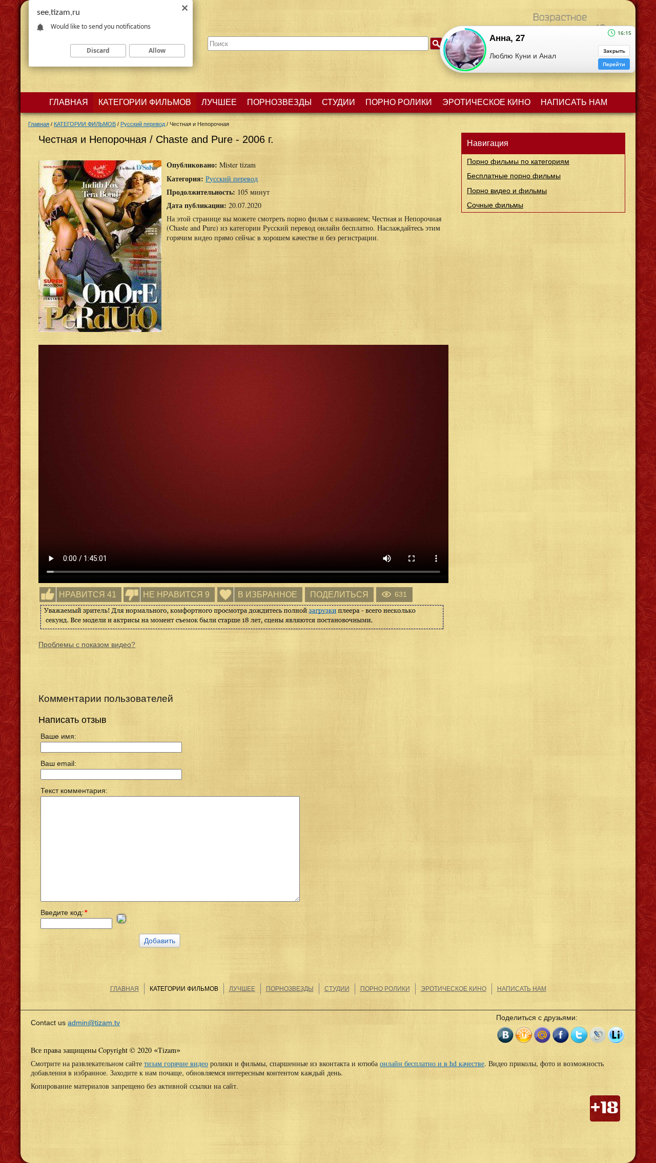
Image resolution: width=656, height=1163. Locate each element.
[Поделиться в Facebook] (560, 1035)
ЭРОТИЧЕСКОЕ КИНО (486, 102)
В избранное (267, 594)
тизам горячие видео (176, 1063)
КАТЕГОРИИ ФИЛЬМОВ (144, 102)
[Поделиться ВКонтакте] (505, 1035)
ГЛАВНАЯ (68, 102)
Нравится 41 (87, 594)
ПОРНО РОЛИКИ (398, 102)
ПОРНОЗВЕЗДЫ (279, 102)
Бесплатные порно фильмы (514, 176)
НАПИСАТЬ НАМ (574, 102)
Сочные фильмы (495, 205)
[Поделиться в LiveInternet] (616, 1035)
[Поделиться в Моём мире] (542, 1035)
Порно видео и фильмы (507, 190)
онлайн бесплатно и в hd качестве (432, 1063)
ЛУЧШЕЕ (219, 102)
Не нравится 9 (176, 594)
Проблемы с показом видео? (86, 644)
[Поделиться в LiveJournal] (597, 1035)
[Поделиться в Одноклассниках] (524, 1035)
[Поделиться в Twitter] (579, 1035)
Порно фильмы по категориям (518, 161)
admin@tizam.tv (94, 1023)
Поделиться (339, 594)
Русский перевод (232, 178)
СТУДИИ (338, 102)
